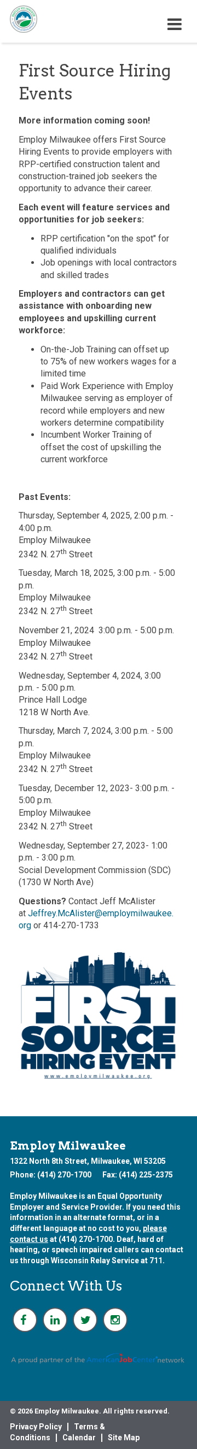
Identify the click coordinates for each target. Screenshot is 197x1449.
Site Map (124, 1437)
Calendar (79, 1437)
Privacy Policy (36, 1426)
